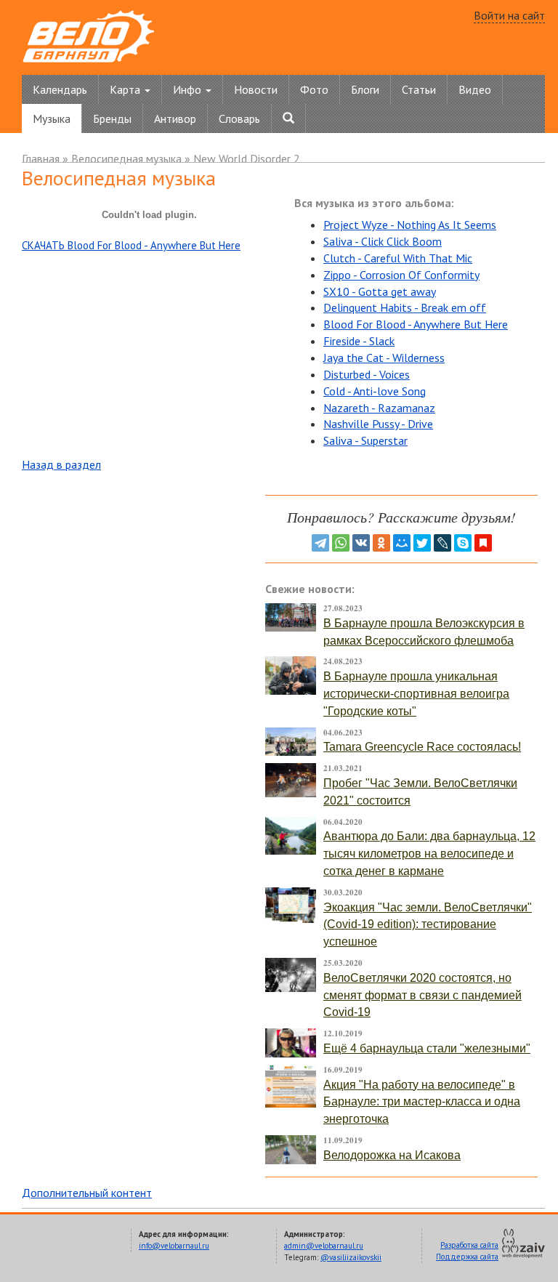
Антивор (175, 118)
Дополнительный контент (87, 1192)
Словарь (239, 118)
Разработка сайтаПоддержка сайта (467, 1251)
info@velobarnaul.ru (174, 1246)
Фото (314, 89)
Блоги (365, 89)
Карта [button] (126, 89)
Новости (256, 89)
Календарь (60, 89)
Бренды (112, 118)
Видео (474, 89)
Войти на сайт (509, 15)
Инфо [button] (188, 89)
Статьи (419, 89)
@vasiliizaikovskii (350, 1257)
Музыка (51, 118)
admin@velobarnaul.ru (323, 1246)
